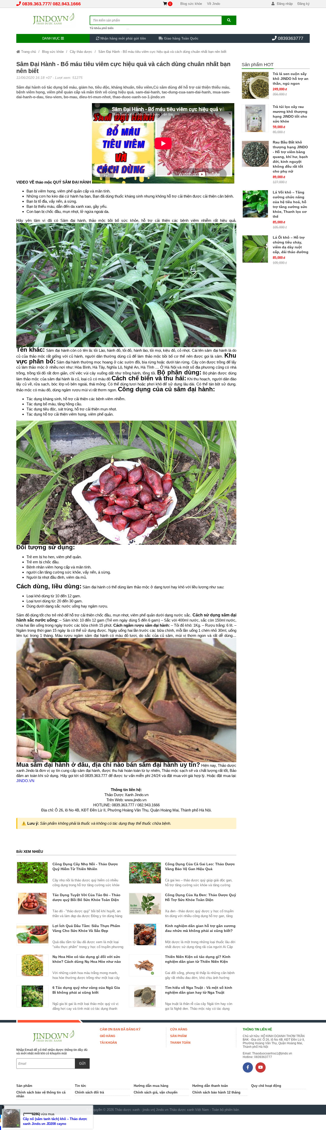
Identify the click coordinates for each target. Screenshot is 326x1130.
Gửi (82, 1063)
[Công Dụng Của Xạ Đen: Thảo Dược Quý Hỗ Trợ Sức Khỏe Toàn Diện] (145, 904)
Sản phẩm (178, 1036)
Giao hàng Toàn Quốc (180, 38)
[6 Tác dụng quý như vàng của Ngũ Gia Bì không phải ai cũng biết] (32, 996)
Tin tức (80, 1086)
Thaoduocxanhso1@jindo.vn (272, 1053)
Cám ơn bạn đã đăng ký (120, 1029)
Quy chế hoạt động (266, 1086)
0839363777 (290, 38)
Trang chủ (28, 52)
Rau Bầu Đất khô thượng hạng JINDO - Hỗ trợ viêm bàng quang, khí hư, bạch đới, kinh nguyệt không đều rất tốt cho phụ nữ (290, 156)
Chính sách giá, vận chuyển (156, 1092)
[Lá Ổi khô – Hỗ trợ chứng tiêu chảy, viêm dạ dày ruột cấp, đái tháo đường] (255, 249)
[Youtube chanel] (260, 1067)
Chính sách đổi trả (89, 1092)
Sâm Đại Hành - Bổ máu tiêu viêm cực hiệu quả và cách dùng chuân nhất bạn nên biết (162, 52)
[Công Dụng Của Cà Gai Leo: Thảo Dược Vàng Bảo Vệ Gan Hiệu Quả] (145, 873)
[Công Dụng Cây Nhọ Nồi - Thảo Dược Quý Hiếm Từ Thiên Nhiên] (32, 873)
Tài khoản (108, 1042)
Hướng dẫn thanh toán (210, 1086)
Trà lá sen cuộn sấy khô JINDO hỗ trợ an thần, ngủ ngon (290, 79)
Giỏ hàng (107, 1036)
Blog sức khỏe (191, 4)
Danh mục (51, 38)
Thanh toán (180, 1042)
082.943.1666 (67, 3)
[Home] (53, 19)
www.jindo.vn (135, 800)
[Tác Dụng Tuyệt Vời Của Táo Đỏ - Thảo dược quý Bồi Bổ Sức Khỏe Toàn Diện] (32, 904)
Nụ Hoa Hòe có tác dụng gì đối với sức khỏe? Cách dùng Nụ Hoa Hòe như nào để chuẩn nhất (86, 961)
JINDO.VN (25, 781)
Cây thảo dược (81, 52)
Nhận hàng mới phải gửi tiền (122, 38)
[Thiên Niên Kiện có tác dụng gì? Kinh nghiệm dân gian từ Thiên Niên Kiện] (145, 965)
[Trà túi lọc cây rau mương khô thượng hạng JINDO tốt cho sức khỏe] (255, 118)
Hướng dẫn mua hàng (151, 1086)
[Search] (229, 20)
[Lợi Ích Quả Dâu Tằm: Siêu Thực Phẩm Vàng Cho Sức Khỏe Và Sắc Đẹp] (32, 934)
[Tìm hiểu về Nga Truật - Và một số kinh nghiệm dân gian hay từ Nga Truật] (145, 996)
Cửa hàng (178, 1029)
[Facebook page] (248, 1067)
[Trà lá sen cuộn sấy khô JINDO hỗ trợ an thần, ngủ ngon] (255, 85)
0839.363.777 (36, 3)
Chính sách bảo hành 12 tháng (216, 1092)
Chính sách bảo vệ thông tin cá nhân (40, 1094)
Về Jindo (213, 4)
